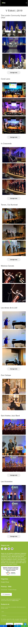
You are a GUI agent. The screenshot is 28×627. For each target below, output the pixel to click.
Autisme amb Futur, (6, 555)
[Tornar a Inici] (3, 3)
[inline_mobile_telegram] (17, 626)
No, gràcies (18, 624)
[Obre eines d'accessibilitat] (25, 624)
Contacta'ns (7, 594)
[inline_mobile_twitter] (10, 626)
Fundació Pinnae (5, 582)
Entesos (9, 624)
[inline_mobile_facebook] (3, 626)
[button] (26, 3)
